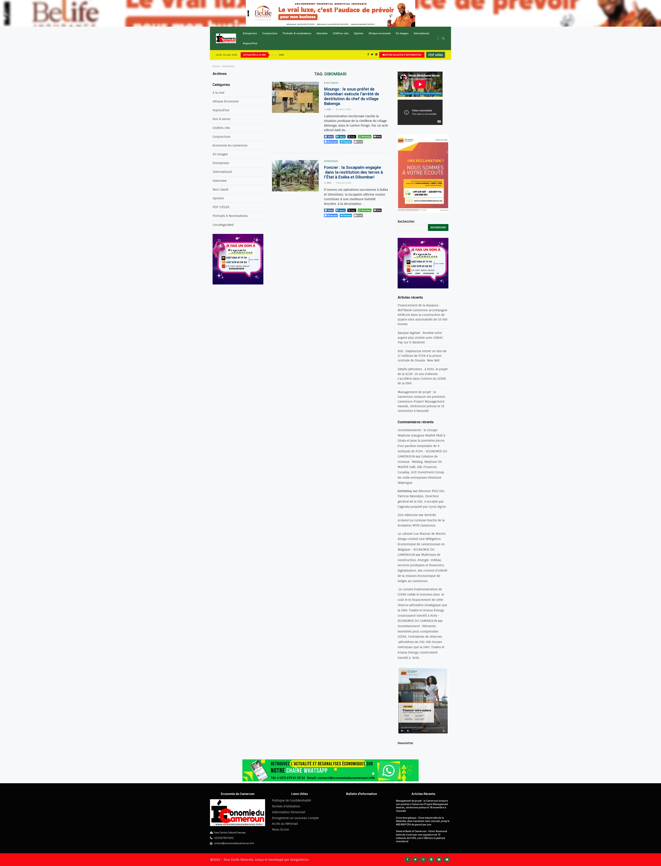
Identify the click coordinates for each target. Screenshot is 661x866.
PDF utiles (435, 55)
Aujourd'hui (221, 110)
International (421, 33)
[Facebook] (368, 55)
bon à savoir (331, 83)
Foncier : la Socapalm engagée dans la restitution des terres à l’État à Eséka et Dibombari (353, 172)
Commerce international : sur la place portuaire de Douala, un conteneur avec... (317, 55)
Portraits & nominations (297, 33)
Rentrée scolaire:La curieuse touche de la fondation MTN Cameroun (421, 520)
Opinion (358, 33)
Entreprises (250, 33)
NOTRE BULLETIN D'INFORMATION (403, 55)
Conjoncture (269, 33)
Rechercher (406, 221)
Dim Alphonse (408, 515)
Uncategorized (223, 224)
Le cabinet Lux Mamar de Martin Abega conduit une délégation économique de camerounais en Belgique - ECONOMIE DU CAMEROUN (422, 544)
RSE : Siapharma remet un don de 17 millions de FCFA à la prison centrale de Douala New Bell (422, 355)
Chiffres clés (341, 33)
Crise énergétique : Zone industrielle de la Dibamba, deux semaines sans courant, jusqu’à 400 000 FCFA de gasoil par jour (422, 821)
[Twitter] (372, 55)
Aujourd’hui (250, 43)
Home (216, 66)
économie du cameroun (230, 145)
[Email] (447, 859)
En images (402, 33)
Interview (322, 33)
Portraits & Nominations (230, 216)
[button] (5, 13)
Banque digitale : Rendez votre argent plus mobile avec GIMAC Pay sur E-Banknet (420, 337)
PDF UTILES (221, 207)
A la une (218, 92)
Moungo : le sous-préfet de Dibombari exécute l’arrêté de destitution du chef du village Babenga (351, 96)
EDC (329, 109)
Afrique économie (380, 33)
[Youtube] (439, 859)
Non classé (220, 189)
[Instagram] (423, 859)
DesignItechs (299, 859)
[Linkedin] (376, 55)
